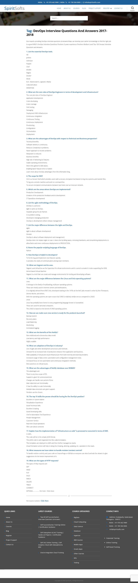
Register (106, 8)
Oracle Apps (78, 549)
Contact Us (118, 8)
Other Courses (79, 554)
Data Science (78, 526)
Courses (76, 8)
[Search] (132, 8)
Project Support (95, 8)
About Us (67, 8)
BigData (76, 517)
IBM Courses (78, 540)
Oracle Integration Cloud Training (52, 553)
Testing (76, 563)
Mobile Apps (78, 544)
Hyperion (77, 535)
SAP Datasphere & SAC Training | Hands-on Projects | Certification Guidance (51, 535)
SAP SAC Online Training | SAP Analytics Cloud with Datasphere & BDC (50, 545)
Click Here (50, 491)
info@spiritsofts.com (92, 2)
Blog (84, 8)
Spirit (14, 8)
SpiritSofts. (69, 580)
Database (77, 531)
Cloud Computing (80, 522)
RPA (75, 558)
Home (59, 8)
